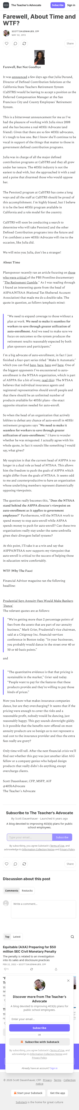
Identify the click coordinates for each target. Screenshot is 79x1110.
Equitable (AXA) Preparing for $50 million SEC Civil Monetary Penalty (29, 949)
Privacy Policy (39, 1057)
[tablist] (19, 890)
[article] (39, 958)
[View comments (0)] (15, 43)
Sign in (71, 5)
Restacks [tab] (27, 890)
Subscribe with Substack (42, 1042)
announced (19, 77)
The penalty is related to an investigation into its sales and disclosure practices (28, 958)
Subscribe (58, 5)
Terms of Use (57, 1050)
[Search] (72, 936)
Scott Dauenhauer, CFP (25, 31)
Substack (21, 1102)
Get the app (57, 1093)
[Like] (6, 43)
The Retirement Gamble (20, 282)
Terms (57, 1080)
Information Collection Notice (46, 1054)
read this (48, 380)
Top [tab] (7, 936)
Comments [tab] (11, 890)
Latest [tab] (17, 936)
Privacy (47, 1080)
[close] (68, 981)
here (33, 365)
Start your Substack (29, 1093)
